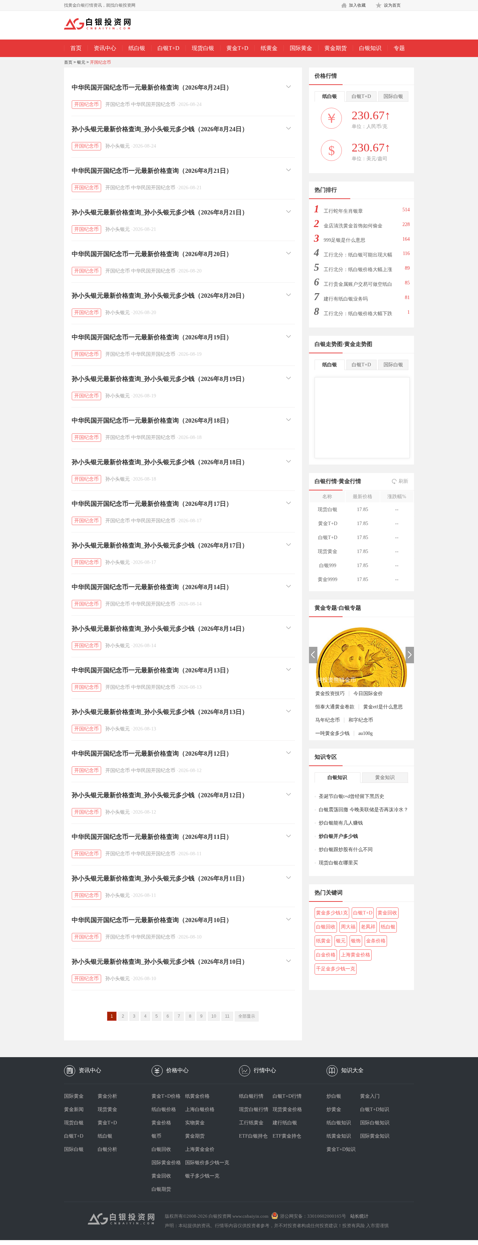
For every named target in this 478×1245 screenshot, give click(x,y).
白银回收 (326, 926)
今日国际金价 (368, 693)
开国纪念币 (100, 62)
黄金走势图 (358, 344)
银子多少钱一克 (202, 1176)
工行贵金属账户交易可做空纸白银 (358, 286)
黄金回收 (387, 912)
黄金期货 (335, 48)
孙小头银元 (117, 146)
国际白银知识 (374, 1122)
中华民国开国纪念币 (153, 104)
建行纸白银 (285, 1122)
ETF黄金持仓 (287, 1136)
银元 (81, 62)
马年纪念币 (327, 720)
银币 (156, 1136)
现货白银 (203, 48)
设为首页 (392, 5)
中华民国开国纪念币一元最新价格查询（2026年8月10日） (152, 920)
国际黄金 (301, 48)
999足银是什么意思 (344, 240)
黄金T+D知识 (341, 1149)
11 (227, 1016)
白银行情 (326, 481)
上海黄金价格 (355, 954)
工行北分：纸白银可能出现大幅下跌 (358, 257)
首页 (76, 48)
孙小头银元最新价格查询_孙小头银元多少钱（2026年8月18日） (160, 462)
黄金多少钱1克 (332, 912)
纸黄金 (269, 48)
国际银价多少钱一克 (202, 1162)
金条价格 (376, 940)
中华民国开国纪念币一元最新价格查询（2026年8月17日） (152, 503)
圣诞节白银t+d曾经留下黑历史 (351, 796)
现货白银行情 (253, 1109)
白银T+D (168, 48)
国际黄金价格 (166, 1162)
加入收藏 (357, 5)
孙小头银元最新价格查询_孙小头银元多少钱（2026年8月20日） (160, 295)
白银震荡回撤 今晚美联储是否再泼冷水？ (363, 809)
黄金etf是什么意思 (383, 706)
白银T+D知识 (374, 1109)
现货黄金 (107, 1109)
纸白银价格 (164, 1109)
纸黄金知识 (338, 1136)
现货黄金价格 (287, 1109)
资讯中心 (105, 48)
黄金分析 (107, 1096)
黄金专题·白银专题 (338, 608)
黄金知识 (385, 777)
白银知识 (370, 48)
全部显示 (246, 1016)
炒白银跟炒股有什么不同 (346, 849)
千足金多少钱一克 (335, 968)
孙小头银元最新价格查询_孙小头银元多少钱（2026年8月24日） (160, 129)
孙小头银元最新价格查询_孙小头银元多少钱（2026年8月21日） (160, 212)
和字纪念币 (361, 720)
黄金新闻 (74, 1109)
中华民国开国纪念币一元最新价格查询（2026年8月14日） (152, 586)
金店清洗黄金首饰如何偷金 (353, 225)
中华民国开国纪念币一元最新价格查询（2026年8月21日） (152, 170)
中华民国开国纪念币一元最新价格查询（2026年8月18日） (152, 420)
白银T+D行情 (287, 1096)
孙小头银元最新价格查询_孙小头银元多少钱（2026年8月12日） (160, 795)
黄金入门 (370, 1096)
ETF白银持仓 (253, 1136)
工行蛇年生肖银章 (343, 211)
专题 (399, 48)
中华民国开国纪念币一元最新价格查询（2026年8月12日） (152, 753)
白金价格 (326, 954)
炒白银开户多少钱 (338, 836)
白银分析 (107, 1149)
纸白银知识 (338, 1122)
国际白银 (74, 1149)
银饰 (356, 940)
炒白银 (333, 1096)
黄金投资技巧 (330, 693)
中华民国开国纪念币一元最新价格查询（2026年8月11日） (152, 836)
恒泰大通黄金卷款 (334, 706)
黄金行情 (350, 481)
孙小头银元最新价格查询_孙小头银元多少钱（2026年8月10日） (160, 961)
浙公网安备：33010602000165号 (313, 1216)
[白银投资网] (102, 24)
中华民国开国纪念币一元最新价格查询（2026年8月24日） (152, 87)
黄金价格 (161, 1122)
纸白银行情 (251, 1096)
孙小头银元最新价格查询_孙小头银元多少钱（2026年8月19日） (160, 378)
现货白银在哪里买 (338, 862)
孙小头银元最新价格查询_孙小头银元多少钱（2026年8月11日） (160, 878)
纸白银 (136, 48)
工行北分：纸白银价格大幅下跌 (358, 313)
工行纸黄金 (251, 1122)
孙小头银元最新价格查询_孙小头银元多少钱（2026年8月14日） (160, 628)
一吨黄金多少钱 (332, 733)
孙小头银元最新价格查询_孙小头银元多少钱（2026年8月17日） (160, 545)
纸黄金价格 (197, 1096)
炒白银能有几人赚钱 (341, 823)
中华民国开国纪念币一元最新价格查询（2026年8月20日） (152, 253)
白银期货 (161, 1189)
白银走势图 (329, 344)
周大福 (348, 926)
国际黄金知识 (374, 1136)
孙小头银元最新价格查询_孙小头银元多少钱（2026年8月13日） (160, 711)
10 (213, 1016)
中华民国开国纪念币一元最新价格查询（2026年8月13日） (152, 670)
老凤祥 (368, 926)
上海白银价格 (200, 1109)
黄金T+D (237, 48)
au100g (365, 733)
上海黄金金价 (200, 1149)
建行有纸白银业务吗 (346, 299)
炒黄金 (333, 1109)
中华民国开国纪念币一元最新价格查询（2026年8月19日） (152, 337)
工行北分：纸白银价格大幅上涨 (358, 269)
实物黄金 (195, 1122)
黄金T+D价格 (166, 1096)
